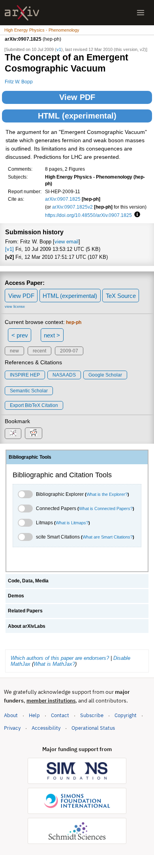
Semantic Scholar (29, 391)
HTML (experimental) (77, 115)
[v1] (9, 249)
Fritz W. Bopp (19, 81)
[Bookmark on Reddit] (33, 433)
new (14, 351)
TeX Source (121, 295)
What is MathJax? (54, 664)
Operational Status (93, 727)
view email (66, 242)
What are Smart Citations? (108, 537)
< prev (19, 335)
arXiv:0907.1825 (63, 199)
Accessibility (46, 728)
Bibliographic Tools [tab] (30, 457)
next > (52, 335)
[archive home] (22, 13)
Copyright (126, 715)
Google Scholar (105, 375)
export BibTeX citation (34, 405)
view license (15, 307)
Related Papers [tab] (25, 610)
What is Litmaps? (72, 522)
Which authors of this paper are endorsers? (60, 658)
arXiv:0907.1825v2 (72, 206)
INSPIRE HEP (25, 375)
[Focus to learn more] (136, 214)
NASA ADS (64, 375)
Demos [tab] (16, 595)
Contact (60, 715)
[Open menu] (140, 12)
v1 (58, 49)
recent (39, 351)
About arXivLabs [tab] (26, 626)
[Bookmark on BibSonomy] (13, 433)
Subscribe (91, 715)
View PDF (77, 97)
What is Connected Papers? (106, 508)
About (11, 715)
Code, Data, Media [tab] (28, 580)
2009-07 (69, 351)
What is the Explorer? (107, 494)
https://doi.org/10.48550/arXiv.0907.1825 (88, 215)
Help (34, 715)
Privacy (12, 728)
